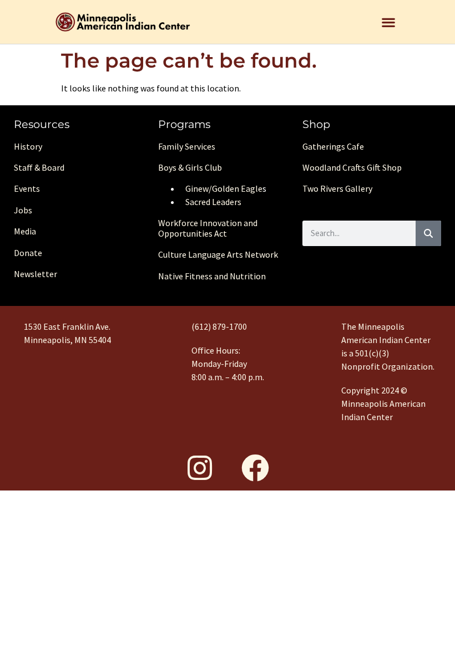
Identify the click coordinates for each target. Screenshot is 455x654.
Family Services (186, 146)
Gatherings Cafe (333, 146)
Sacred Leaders (213, 201)
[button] (389, 22)
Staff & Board (39, 167)
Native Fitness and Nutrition (212, 276)
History (28, 146)
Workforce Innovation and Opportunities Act (207, 228)
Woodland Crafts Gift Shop (352, 167)
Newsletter (35, 273)
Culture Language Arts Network (218, 254)
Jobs (23, 210)
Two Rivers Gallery (337, 188)
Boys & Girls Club (190, 167)
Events (27, 188)
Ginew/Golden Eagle (223, 188)
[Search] (428, 233)
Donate (28, 252)
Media (25, 231)
